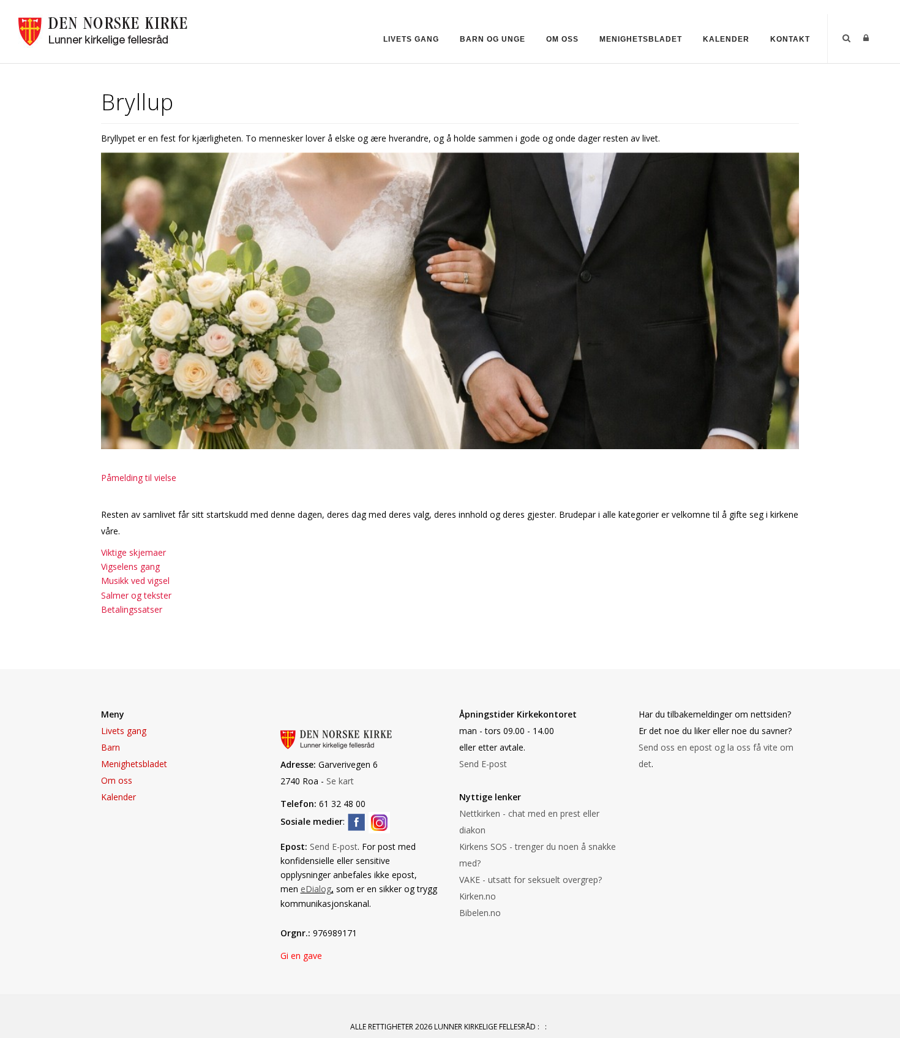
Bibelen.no (480, 913)
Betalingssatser (131, 609)
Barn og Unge (492, 39)
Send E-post (334, 846)
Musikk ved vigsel (135, 580)
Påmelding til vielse (138, 477)
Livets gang (411, 39)
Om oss (562, 39)
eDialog (316, 889)
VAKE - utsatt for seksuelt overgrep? (531, 879)
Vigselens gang (130, 566)
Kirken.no (477, 896)
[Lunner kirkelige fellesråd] (109, 30)
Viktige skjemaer (133, 552)
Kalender (726, 39)
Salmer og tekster (136, 595)
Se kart (340, 781)
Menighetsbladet (640, 39)
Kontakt (790, 39)
